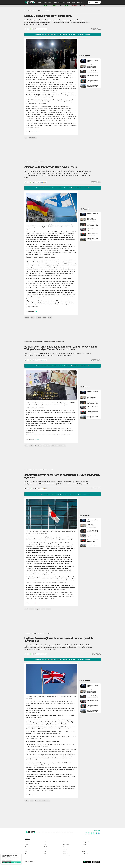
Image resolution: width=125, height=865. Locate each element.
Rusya (43, 609)
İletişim (42, 832)
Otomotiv (83, 851)
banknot (31, 445)
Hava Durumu (84, 856)
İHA (36, 311)
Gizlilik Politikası (59, 832)
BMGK (26, 609)
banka (26, 445)
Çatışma (31, 609)
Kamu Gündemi (66, 844)
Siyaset (68, 2)
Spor (64, 2)
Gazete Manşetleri (66, 856)
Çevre (64, 851)
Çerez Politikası (51, 832)
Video (82, 2)
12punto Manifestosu (68, 832)
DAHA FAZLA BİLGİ (6, 862)
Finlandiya (39, 317)
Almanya (27, 317)
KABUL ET (16, 862)
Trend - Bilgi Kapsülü (85, 842)
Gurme (83, 849)
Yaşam (59, 2)
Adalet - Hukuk (46, 846)
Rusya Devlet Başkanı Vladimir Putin (42, 800)
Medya (83, 846)
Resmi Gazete (46, 445)
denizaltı (32, 317)
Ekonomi (55, 2)
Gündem (39, 2)
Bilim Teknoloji (65, 849)
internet (44, 317)
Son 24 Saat (27, 842)
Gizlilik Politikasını (9, 860)
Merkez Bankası (38, 445)
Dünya (49, 2)
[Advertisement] (17, 28)
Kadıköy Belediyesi (33, 137)
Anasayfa (26, 10)
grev (26, 137)
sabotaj (49, 317)
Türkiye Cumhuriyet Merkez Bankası (59, 445)
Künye (38, 832)
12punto (37, 131)
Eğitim (45, 849)
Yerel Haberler (65, 853)
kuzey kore (37, 609)
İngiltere (26, 800)
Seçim (45, 856)
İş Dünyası (27, 856)
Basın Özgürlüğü (85, 853)
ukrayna (48, 609)
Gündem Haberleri (31, 10)
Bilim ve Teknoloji (76, 2)
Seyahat (26, 853)
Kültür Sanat (84, 844)
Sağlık (45, 844)
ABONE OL (40, 28)
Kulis (45, 842)
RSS (46, 832)
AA (35, 603)
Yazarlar (45, 2)
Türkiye (45, 853)
